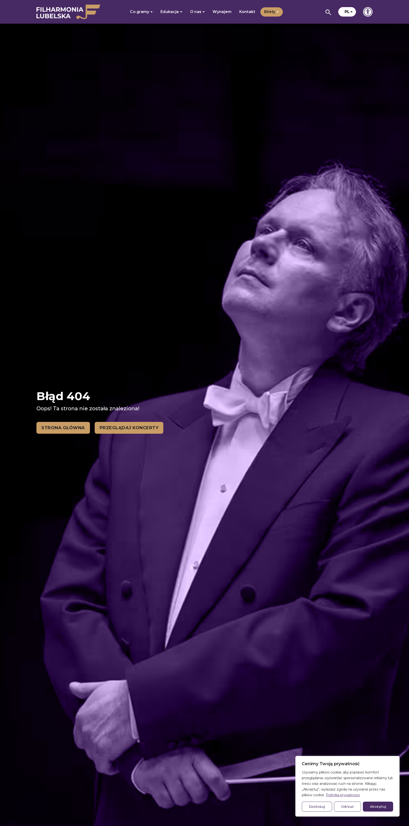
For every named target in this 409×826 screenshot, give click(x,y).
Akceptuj (378, 806)
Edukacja (170, 11)
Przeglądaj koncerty (129, 427)
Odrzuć (347, 806)
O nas (196, 11)
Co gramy (140, 11)
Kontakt (247, 11)
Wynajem (222, 11)
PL (347, 11)
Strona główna (63, 427)
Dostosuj (317, 806)
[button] (347, 12)
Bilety (270, 11)
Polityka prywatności (343, 795)
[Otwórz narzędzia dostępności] (368, 12)
